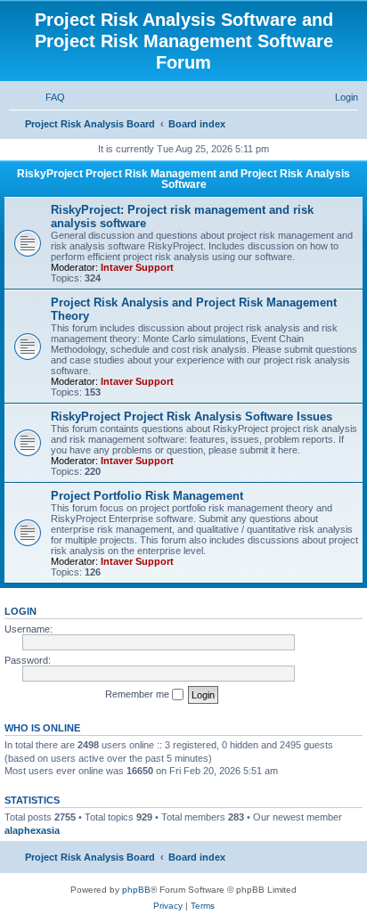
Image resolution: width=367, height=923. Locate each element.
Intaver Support (137, 267)
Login (20, 611)
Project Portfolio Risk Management (147, 495)
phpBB (136, 889)
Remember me (138, 694)
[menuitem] (47, 97)
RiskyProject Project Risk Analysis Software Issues (191, 416)
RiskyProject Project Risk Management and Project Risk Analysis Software (183, 179)
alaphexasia (32, 830)
